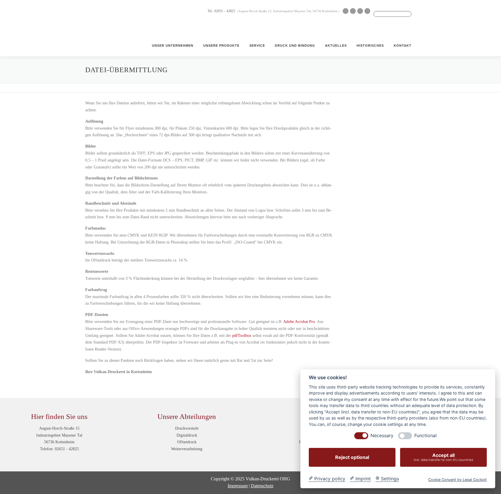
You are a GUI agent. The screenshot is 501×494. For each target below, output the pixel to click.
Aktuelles (336, 45)
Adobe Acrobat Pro (299, 321)
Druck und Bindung (295, 45)
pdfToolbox (241, 335)
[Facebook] (353, 11)
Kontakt (402, 45)
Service (257, 45)
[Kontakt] (345, 11)
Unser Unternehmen (172, 45)
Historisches (370, 45)
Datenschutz (262, 485)
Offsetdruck (187, 442)
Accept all (443, 457)
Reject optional (352, 457)
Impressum (238, 485)
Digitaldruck (187, 435)
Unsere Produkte (221, 45)
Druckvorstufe (187, 428)
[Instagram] (360, 11)
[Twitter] (367, 11)
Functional (425, 435)
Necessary (382, 435)
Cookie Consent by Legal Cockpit (457, 479)
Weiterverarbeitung (186, 449)
